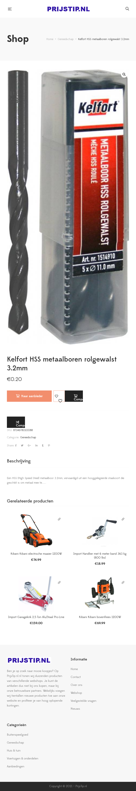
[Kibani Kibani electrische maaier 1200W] (36, 530)
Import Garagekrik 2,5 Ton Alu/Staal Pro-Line (36, 617)
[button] (124, 74)
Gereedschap (28, 437)
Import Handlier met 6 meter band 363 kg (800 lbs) (99, 556)
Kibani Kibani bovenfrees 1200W (100, 617)
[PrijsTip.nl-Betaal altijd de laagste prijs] (68, 9)
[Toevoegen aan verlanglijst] (59, 396)
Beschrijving (19, 461)
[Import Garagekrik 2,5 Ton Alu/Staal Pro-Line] (36, 594)
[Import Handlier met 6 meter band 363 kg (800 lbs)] (100, 530)
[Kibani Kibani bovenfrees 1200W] (100, 594)
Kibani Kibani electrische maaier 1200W (36, 554)
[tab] (19, 461)
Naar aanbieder (32, 396)
